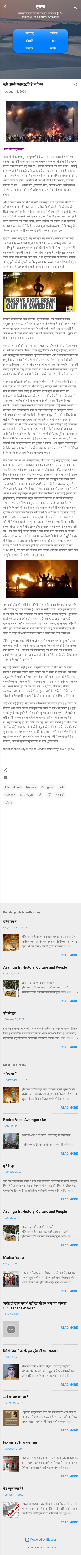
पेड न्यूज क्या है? (13, 1488)
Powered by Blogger (43, 1539)
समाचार (29, 48)
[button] (75, 85)
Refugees (47, 787)
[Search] (75, 8)
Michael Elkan (49, 1547)
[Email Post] (5, 779)
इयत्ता (40, 6)
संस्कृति (29, 40)
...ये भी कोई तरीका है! (16, 1397)
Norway (31, 787)
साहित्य (53, 33)
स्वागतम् (30, 33)
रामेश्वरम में (9, 921)
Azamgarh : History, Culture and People (35, 967)
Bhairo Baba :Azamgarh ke (24, 1120)
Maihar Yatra (13, 1257)
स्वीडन (8, 803)
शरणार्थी (60, 795)
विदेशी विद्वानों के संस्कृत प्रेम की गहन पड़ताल (30, 1351)
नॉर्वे (49, 795)
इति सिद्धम (9, 1013)
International (13, 787)
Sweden (10, 795)
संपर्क (53, 48)
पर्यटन (53, 40)
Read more (69, 955)
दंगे (40, 795)
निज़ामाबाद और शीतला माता (20, 1443)
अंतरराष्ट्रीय (26, 795)
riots (61, 787)
